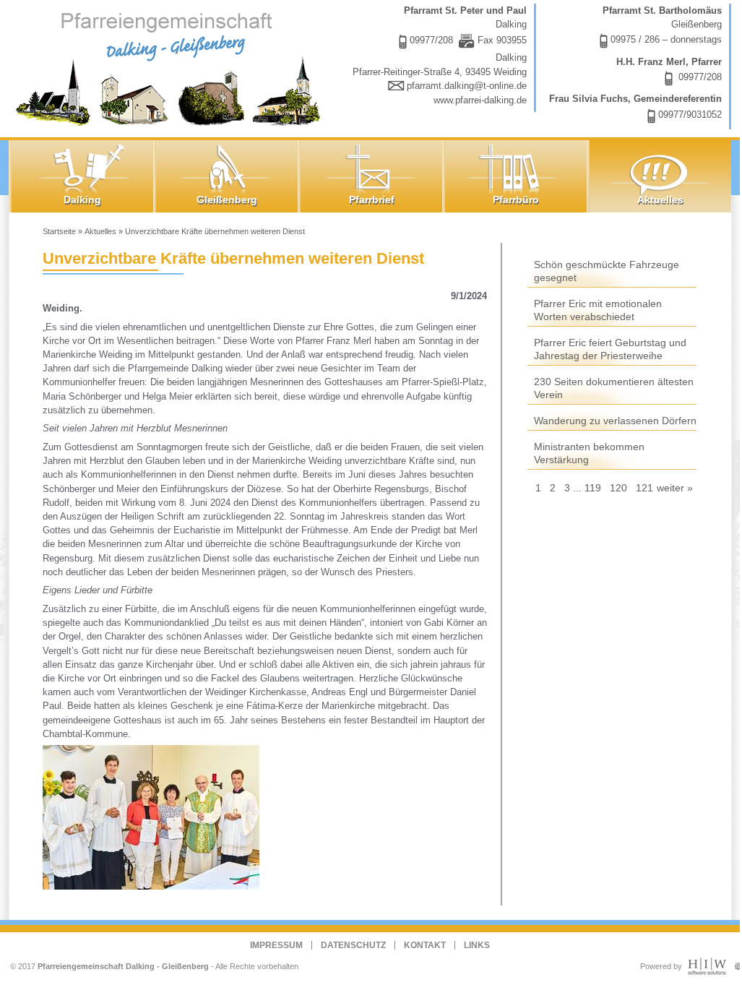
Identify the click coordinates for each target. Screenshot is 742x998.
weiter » (675, 488)
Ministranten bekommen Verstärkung (589, 453)
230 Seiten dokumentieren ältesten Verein (614, 388)
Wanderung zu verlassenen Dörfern (615, 420)
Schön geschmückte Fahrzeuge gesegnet (606, 271)
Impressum (276, 945)
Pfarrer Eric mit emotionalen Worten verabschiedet (598, 310)
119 (592, 488)
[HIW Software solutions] (707, 972)
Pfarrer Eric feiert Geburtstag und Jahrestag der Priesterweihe (610, 349)
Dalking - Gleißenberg (171, 67)
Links (477, 945)
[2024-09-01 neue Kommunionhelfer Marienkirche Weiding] (155, 817)
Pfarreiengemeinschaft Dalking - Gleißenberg (123, 966)
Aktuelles (100, 231)
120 (618, 488)
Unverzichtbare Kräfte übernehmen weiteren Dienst (215, 231)
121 (644, 488)
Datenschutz (353, 945)
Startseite (59, 231)
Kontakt (425, 945)
